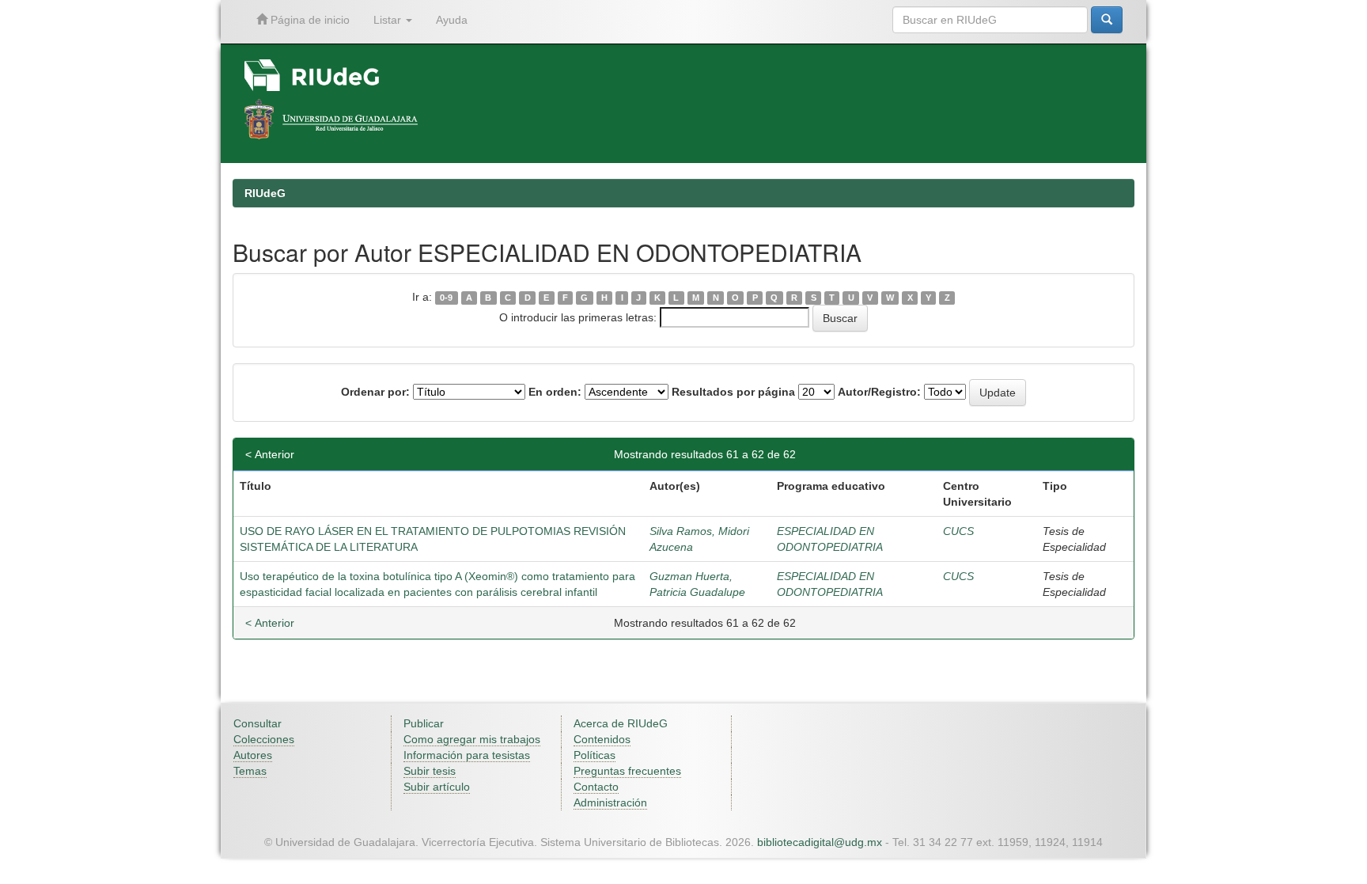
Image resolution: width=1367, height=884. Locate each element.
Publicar (423, 723)
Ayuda (452, 19)
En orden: (554, 391)
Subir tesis (429, 770)
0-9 (446, 297)
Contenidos (602, 739)
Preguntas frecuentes (627, 770)
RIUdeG (265, 193)
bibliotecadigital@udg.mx (819, 842)
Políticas (594, 755)
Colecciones (263, 739)
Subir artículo (436, 786)
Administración (610, 802)
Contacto (596, 786)
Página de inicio (308, 19)
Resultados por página (733, 391)
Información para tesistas (466, 755)
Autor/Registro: (879, 391)
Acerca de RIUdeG (621, 723)
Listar (388, 19)
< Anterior (269, 454)
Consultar (257, 723)
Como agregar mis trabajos (471, 739)
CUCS (958, 531)
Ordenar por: (375, 391)
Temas (250, 770)
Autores (252, 755)
